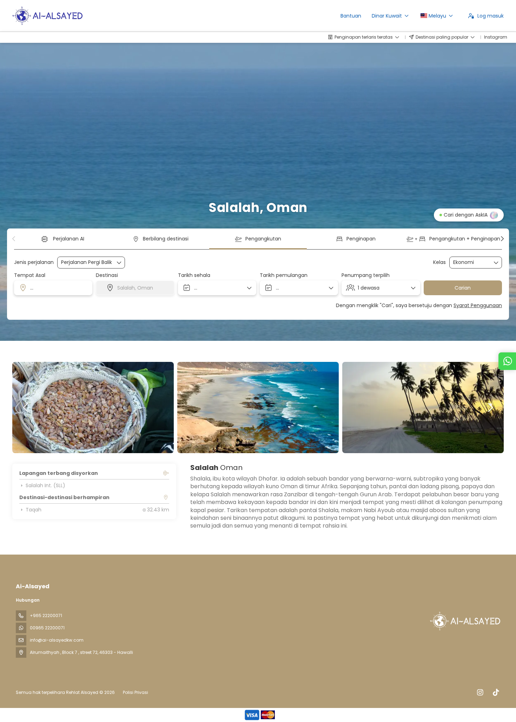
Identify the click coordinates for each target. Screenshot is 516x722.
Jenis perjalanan (34, 262)
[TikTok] (495, 692)
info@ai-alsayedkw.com (57, 640)
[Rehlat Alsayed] (464, 621)
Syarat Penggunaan (478, 305)
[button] (14, 238)
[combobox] (53, 287)
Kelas (439, 262)
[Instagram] (480, 692)
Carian (463, 287)
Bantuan (350, 15)
